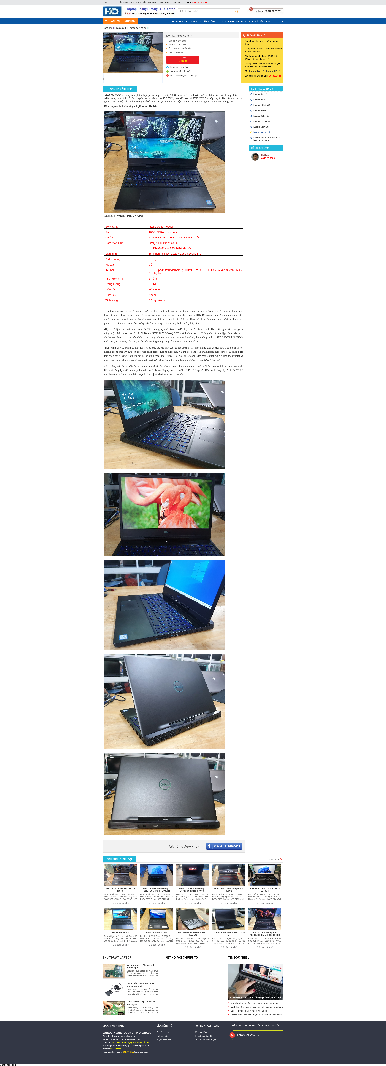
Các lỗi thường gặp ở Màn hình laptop (249, 1011)
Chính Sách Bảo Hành (204, 1036)
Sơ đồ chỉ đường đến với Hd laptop (184, 76)
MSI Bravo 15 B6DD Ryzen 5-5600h (228, 889)
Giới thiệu (164, 2)
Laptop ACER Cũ (261, 116)
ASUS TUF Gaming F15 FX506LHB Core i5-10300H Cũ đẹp (265, 935)
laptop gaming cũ (261, 132)
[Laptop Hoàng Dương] (194, 17)
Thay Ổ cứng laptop (262, 21)
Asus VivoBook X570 (156, 932)
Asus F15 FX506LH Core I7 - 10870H (120, 889)
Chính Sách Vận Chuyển (205, 1040)
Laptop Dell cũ (256, 71)
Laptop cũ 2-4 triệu (262, 105)
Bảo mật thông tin (202, 1032)
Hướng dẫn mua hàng (179, 67)
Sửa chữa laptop (211, 21)
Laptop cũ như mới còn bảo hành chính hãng (266, 139)
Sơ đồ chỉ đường (164, 1032)
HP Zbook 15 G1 (120, 932)
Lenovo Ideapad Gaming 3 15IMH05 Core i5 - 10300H (156, 889)
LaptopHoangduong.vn (124, 1036)
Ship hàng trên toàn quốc (180, 71)
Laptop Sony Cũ (261, 127)
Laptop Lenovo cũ (261, 121)
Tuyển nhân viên (164, 1040)
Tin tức (280, 21)
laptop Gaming (151, 95)
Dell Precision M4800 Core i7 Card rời (192, 933)
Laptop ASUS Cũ (261, 110)
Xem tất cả (274, 859)
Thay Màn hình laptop (236, 21)
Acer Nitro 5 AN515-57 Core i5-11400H (264, 889)
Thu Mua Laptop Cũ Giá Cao (184, 21)
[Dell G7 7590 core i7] (133, 52)
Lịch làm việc (162, 1036)
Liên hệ (176, 2)
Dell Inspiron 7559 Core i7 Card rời (229, 933)
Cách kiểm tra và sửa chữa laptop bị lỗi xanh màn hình (257, 1007)
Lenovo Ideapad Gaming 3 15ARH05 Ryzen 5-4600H (192, 889)
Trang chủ (107, 28)
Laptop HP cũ (273, 71)
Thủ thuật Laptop (117, 957)
